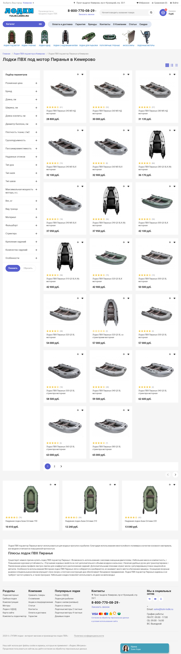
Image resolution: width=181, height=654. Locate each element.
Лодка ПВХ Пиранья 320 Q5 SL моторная (60, 336)
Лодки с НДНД (9, 609)
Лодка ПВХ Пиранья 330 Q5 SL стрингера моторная (60, 392)
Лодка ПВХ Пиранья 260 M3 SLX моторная (107, 168)
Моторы (6, 606)
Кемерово (27, 3)
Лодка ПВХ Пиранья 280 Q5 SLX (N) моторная (154, 168)
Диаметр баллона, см (17, 124)
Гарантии (32, 616)
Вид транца (12, 209)
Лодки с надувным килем (65, 46)
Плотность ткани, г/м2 (18, 132)
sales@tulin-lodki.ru (163, 609)
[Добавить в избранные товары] (82, 74)
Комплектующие (10, 602)
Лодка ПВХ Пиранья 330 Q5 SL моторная (152, 336)
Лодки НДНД (44, 46)
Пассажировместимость (19, 148)
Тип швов (11, 181)
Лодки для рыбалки (88, 46)
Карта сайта (8, 613)
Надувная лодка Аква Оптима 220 (141, 521)
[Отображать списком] (172, 65)
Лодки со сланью (63, 606)
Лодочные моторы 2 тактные (68, 609)
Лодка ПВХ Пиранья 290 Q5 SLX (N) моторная (108, 224)
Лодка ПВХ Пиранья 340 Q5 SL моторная (106, 392)
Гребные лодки (10, 598)
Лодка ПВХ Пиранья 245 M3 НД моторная (61, 112)
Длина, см (11, 99)
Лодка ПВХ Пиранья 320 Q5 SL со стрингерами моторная (107, 336)
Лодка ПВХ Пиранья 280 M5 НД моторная (153, 112)
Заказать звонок (86, 14)
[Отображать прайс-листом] (176, 65)
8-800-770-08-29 (81, 10)
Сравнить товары (36, 595)
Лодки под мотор (12, 46)
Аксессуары (128, 46)
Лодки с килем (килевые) (66, 602)
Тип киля (10, 173)
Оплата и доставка (62, 24)
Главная (6, 54)
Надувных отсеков (15, 156)
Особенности (12, 258)
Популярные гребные (110, 46)
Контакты (105, 24)
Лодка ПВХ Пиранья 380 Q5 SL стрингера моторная (106, 447)
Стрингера (11, 233)
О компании (34, 598)
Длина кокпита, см (15, 115)
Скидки (143, 24)
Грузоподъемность (16, 140)
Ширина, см (12, 107)
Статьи (132, 24)
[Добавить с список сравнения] (78, 74)
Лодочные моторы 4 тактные (68, 613)
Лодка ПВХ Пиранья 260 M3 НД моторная (107, 112)
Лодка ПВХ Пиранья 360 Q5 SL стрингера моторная (60, 447)
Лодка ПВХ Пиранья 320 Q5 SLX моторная (107, 280)
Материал (11, 217)
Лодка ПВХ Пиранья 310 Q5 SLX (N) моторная (62, 280)
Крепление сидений (16, 241)
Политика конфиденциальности (89, 636)
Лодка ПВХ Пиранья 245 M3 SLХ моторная (61, 168)
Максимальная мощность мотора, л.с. (19, 191)
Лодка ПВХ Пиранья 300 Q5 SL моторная (152, 280)
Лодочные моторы (145, 46)
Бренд (9, 91)
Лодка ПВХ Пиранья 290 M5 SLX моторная (61, 224)
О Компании (119, 24)
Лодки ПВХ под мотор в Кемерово (29, 54)
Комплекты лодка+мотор (14, 616)
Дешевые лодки (62, 616)
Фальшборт (12, 225)
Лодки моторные (11, 595)
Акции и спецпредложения (40, 602)
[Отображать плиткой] (167, 65)
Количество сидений (16, 250)
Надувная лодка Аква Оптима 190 (21, 521)
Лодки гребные (28, 46)
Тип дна (10, 165)
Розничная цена (14, 83)
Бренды (92, 24)
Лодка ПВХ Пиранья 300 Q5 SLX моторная (153, 224)
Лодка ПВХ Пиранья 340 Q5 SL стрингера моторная (152, 392)
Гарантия (81, 24)
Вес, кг (9, 200)
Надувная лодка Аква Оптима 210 (81, 521)
